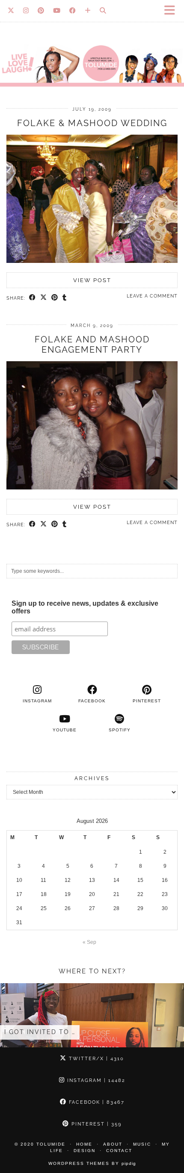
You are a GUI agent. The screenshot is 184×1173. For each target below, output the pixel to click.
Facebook (96, 1102)
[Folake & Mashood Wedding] (92, 261)
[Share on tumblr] (64, 298)
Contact (119, 1150)
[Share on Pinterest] (54, 298)
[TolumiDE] (92, 47)
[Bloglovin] (88, 11)
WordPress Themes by (92, 1163)
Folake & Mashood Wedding (92, 123)
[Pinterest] (41, 11)
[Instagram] (26, 11)
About (112, 1144)
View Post (92, 280)
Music (142, 1144)
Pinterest (95, 1124)
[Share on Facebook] (32, 298)
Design (84, 1150)
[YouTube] (57, 11)
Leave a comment (152, 296)
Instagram (95, 1080)
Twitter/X (95, 1058)
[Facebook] (72, 11)
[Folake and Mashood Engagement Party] (92, 488)
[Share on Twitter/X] (43, 298)
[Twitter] (11, 11)
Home (84, 1144)
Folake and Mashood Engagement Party (92, 344)
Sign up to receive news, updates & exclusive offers (85, 607)
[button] (172, 11)
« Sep (89, 942)
